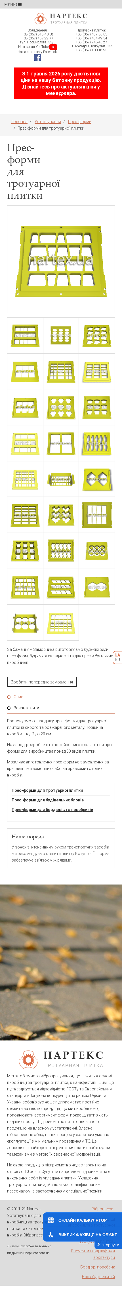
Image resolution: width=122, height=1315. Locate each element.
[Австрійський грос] (61, 479)
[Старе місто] (61, 623)
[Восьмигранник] (25, 623)
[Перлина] (97, 407)
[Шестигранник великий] (97, 587)
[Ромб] (61, 587)
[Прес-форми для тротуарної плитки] (61, 259)
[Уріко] (25, 443)
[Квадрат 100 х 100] (61, 371)
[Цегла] (97, 371)
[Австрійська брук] (25, 479)
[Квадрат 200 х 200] (25, 371)
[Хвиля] (61, 551)
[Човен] (61, 335)
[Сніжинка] (61, 443)
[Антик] (97, 479)
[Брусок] (25, 515)
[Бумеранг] (61, 515)
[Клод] (97, 335)
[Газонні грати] (97, 551)
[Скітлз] (97, 443)
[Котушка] (25, 551)
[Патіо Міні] (25, 335)
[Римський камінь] (25, 587)
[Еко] (25, 407)
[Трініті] (61, 407)
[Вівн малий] (97, 515)
